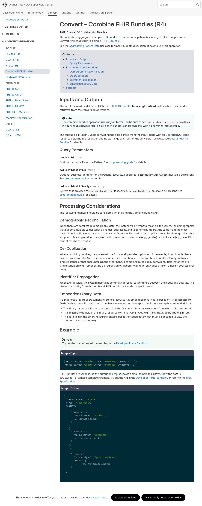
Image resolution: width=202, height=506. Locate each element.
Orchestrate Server (101, 12)
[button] (26, 26)
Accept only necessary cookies (163, 497)
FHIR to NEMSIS (15, 106)
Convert (52, 12)
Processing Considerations (82, 67)
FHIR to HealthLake (17, 100)
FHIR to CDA (13, 88)
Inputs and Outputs (78, 59)
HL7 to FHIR (13, 54)
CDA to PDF (12, 129)
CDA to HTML (14, 135)
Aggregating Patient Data (84, 46)
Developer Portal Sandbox (131, 343)
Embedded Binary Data (83, 83)
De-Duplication (79, 75)
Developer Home (13, 12)
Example (71, 88)
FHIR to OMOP (14, 94)
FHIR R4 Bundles (121, 106)
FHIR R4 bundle (110, 41)
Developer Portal (18, 19)
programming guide (121, 162)
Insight (66, 12)
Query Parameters (81, 63)
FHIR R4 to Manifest (17, 112)
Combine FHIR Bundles (19, 71)
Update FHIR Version (18, 77)
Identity (80, 12)
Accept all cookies (125, 497)
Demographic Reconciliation (87, 71)
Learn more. (100, 497)
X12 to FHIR (12, 65)
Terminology (35, 12)
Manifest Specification (19, 118)
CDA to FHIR (13, 59)
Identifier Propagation (83, 79)
